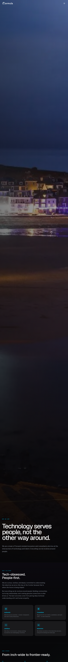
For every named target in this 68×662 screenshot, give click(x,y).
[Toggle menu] (64, 3)
